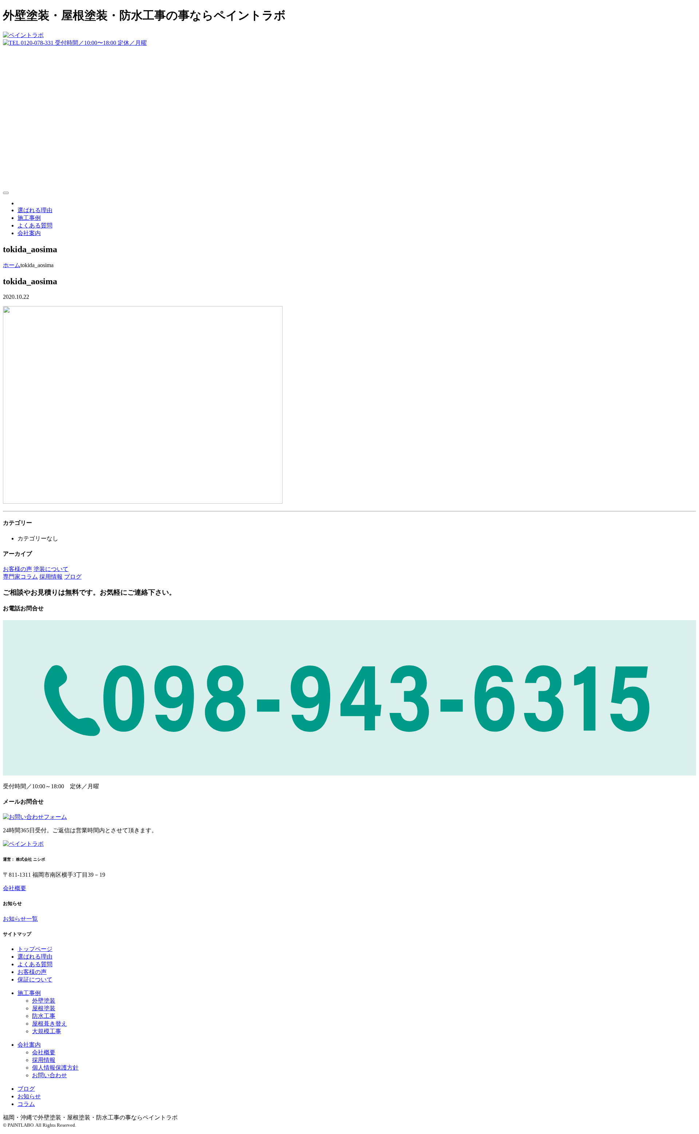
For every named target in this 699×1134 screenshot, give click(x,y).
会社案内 (29, 233)
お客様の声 (32, 972)
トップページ (34, 949)
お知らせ (29, 1096)
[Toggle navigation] (6, 193)
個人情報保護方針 (55, 1067)
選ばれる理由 (34, 210)
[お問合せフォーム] (35, 817)
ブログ (26, 1089)
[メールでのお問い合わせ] (349, 184)
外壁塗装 (43, 1001)
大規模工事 (46, 1031)
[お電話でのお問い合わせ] (75, 43)
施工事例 (29, 218)
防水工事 (43, 1016)
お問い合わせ (49, 1075)
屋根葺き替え (49, 1023)
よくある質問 (34, 225)
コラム (26, 1104)
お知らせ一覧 (20, 919)
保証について (34, 979)
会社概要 (14, 888)
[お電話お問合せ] (349, 773)
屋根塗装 (43, 1008)
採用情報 (43, 1060)
